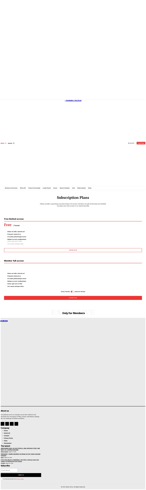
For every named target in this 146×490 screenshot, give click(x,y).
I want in (21, 475)
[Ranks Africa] (73, 143)
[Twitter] (12, 424)
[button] (11, 143)
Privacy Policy (19, 479)
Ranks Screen (4, 451)
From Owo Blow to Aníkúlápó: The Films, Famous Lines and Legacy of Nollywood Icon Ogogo (20, 460)
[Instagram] (7, 424)
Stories (3, 463)
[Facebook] (2, 424)
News (2, 457)
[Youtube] (16, 424)
